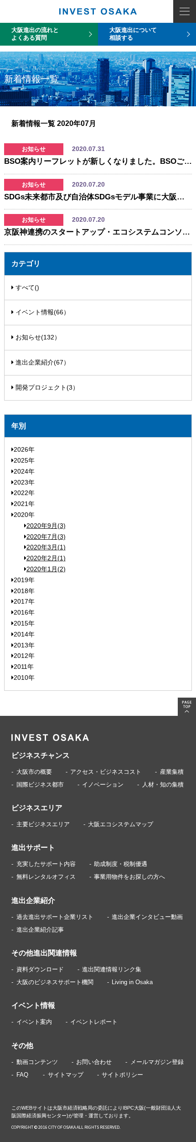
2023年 (24, 482)
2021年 (24, 503)
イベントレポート (94, 1021)
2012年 (24, 655)
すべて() (26, 287)
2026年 (24, 449)
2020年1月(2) (46, 569)
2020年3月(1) (46, 547)
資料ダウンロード (40, 969)
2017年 (24, 601)
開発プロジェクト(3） (46, 387)
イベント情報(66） (42, 312)
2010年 (24, 677)
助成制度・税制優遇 (120, 863)
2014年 (24, 634)
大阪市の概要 (34, 771)
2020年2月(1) (46, 558)
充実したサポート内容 (46, 863)
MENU (184, 11)
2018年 (24, 590)
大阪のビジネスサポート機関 (54, 982)
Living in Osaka (132, 982)
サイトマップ (65, 1074)
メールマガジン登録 (157, 1062)
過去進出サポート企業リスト (54, 916)
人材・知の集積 (163, 784)
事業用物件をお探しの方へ (129, 876)
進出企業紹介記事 (40, 929)
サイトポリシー (122, 1074)
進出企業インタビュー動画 (147, 916)
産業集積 (172, 771)
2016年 (24, 612)
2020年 (24, 514)
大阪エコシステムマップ (120, 824)
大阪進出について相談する (133, 33)
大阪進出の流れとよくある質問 (35, 33)
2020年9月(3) (46, 525)
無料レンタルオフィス (46, 876)
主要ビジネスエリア (43, 824)
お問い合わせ (94, 1062)
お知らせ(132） (37, 337)
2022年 (24, 492)
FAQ (22, 1074)
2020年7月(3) (46, 536)
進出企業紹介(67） (42, 362)
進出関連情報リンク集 (111, 969)
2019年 (24, 580)
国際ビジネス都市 (40, 784)
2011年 (24, 666)
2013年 (24, 645)
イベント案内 (34, 1021)
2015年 (24, 623)
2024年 (24, 471)
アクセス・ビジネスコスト (105, 771)
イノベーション (103, 784)
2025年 (24, 460)
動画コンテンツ (37, 1062)
